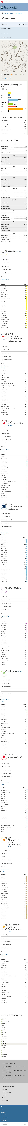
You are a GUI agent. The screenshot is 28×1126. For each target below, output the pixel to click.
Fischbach (4, 1027)
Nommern (4, 1043)
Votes (2, 281)
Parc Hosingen (23, 24)
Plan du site (3, 1115)
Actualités (4, 1089)
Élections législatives (9, 13)
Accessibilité (5, 1100)
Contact (3, 1112)
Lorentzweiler (4, 1036)
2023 (14, 1066)
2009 (23, 1066)
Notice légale (4, 1120)
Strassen (3, 1051)
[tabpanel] (14, 289)
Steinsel (3, 1049)
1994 (10, 1068)
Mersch (3, 1040)
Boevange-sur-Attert (6, 1021)
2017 (18, 1075)
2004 (4, 1068)
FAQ (2, 1106)
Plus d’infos (18, 251)
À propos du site (5, 1118)
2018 (17, 1066)
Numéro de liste (5, 279)
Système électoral (6, 1092)
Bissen (3, 1019)
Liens (2, 1109)
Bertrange (4, 1018)
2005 (23, 1075)
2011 (21, 1075)
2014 (21, 1071)
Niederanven (4, 24)
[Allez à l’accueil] (2, 13)
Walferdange (4, 1054)
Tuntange (4, 1052)
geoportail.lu (8, 78)
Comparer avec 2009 (8, 89)
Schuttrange (4, 1047)
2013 (16, 13)
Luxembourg (4, 1038)
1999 (7, 1068)
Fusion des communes (7, 1098)
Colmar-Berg (4, 1023)
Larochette (4, 1032)
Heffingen (4, 1029)
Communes (9, 15)
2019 (18, 1071)
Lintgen (3, 1034)
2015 (10, 1078)
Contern (3, 1025)
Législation (5, 1095)
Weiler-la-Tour (4, 1056)
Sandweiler (4, 1045)
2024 (15, 1071)
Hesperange (4, 1030)
